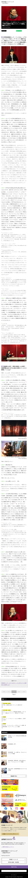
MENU (25, 2)
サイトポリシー (14, 874)
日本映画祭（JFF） (12, 744)
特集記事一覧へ (14, 776)
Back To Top (14, 867)
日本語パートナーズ (13, 859)
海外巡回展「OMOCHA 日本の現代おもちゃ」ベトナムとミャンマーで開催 (17, 761)
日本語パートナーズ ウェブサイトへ (10, 834)
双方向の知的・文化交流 (13, 862)
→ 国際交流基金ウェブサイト (7, 846)
